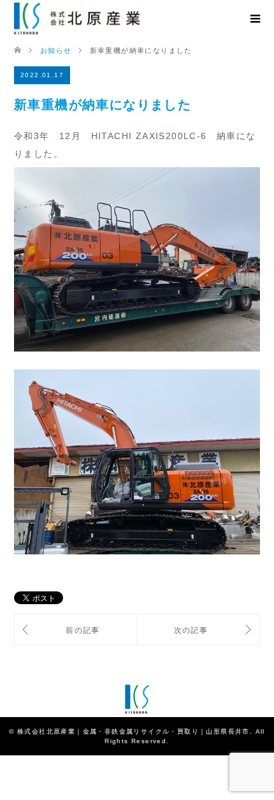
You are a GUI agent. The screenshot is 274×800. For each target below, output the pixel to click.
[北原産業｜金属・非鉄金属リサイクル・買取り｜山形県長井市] (77, 18)
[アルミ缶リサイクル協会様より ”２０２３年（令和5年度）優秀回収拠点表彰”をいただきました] (198, 630)
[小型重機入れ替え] (75, 630)
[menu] (255, 19)
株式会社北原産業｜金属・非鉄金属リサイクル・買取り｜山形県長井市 (133, 731)
